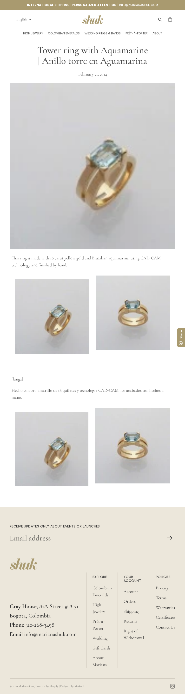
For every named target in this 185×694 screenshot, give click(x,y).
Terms (161, 597)
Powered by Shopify (47, 686)
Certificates (165, 617)
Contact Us (165, 627)
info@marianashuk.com (50, 634)
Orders (130, 601)
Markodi (79, 686)
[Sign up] (169, 538)
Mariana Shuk (26, 686)
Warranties (165, 607)
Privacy (162, 588)
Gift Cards (101, 648)
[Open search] (160, 19)
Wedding (100, 638)
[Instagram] (172, 686)
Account (131, 591)
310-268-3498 (40, 624)
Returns (130, 621)
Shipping (131, 611)
